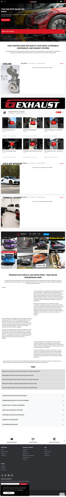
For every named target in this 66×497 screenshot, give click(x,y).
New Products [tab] (24, 63)
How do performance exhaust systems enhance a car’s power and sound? (20, 379)
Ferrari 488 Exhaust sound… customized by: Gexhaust (54, 151)
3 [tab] (11, 92)
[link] (2, 475)
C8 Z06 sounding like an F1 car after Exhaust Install (54, 129)
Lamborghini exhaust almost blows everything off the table (33, 151)
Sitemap (24, 459)
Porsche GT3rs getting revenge (9, 151)
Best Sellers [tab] (32, 63)
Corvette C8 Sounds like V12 (8, 129)
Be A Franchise (4, 451)
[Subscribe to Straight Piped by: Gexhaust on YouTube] (60, 112)
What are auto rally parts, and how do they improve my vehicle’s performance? (21, 371)
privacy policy (20, 490)
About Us (3, 453)
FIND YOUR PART (5, 20)
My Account (25, 453)
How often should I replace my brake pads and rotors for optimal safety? (19, 387)
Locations (3, 466)
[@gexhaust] (18, 234)
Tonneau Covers (12, 197)
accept (8, 493)
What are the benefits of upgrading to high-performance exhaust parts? (19, 383)
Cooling (7, 64)
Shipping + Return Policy (28, 455)
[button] (61, 2)
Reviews (25, 451)
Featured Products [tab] (40, 63)
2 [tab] (10, 92)
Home (2, 449)
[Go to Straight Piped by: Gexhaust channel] (4, 112)
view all (61, 63)
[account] (57, 1)
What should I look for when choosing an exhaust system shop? (18, 375)
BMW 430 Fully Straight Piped (29, 129)
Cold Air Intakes (12, 163)
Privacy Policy (26, 457)
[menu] (2, 2)
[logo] (33, 1)
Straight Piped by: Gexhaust (16, 111)
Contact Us (3, 455)
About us (3, 468)
